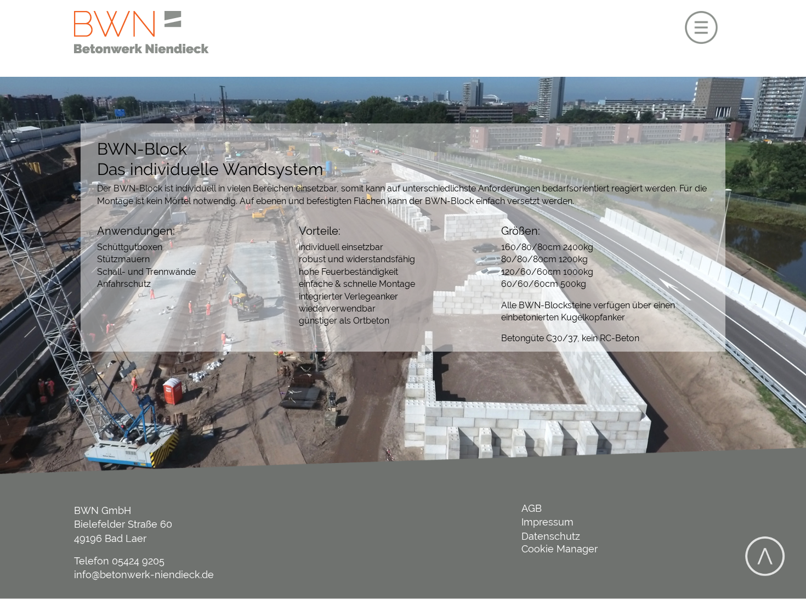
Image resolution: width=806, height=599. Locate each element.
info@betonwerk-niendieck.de (144, 574)
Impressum (547, 522)
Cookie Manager (559, 549)
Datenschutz (550, 536)
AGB (531, 508)
